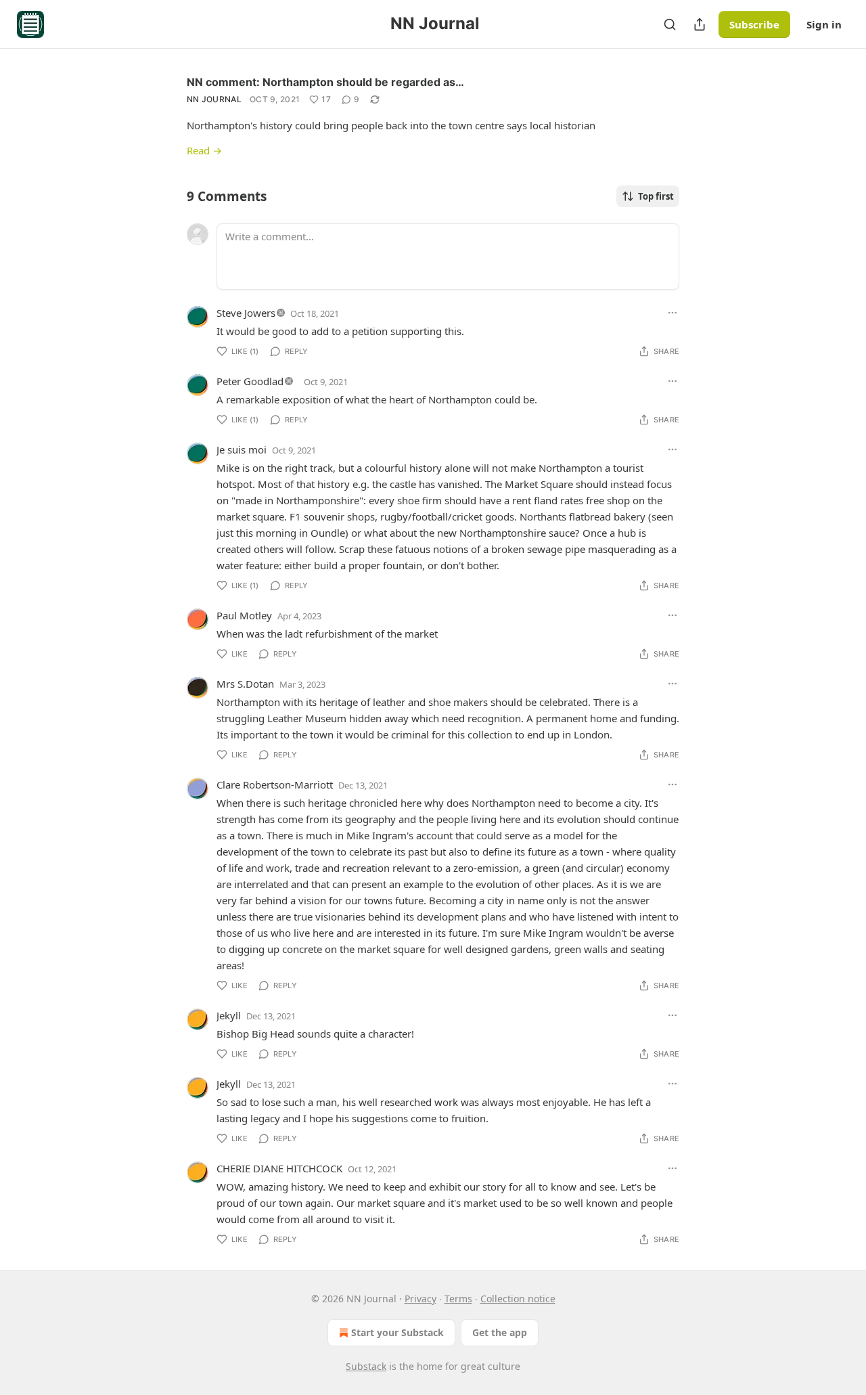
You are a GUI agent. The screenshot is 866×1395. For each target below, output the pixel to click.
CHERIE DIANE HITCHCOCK (279, 1168)
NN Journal (214, 99)
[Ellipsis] (672, 313)
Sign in (824, 24)
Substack (366, 1366)
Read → (204, 150)
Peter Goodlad (249, 381)
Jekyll (228, 1015)
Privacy (420, 1298)
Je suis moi (241, 449)
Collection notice (517, 1298)
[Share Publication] (699, 24)
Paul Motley (244, 615)
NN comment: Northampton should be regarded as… (325, 82)
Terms (458, 1298)
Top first (656, 196)
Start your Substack (397, 1332)
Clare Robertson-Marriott (274, 784)
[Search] (669, 24)
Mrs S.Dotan (245, 683)
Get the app (499, 1332)
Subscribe (754, 24)
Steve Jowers (245, 312)
